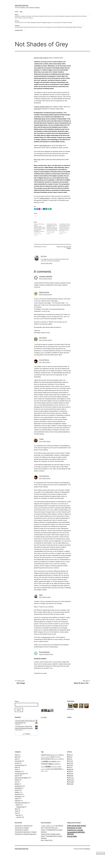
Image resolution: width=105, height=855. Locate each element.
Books (16, 757)
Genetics (18, 804)
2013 (70, 761)
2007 (70, 773)
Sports (16, 809)
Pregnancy (17, 800)
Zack (40, 595)
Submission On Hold (74, 828)
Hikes (16, 767)
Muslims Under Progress (41, 58)
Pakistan (17, 792)
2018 (70, 754)
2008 (70, 771)
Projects (48, 26)
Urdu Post (19, 817)
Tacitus (59, 198)
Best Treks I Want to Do (51, 827)
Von (56, 198)
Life (16, 781)
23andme (43, 755)
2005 (71, 777)
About (51, 16)
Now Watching (59, 825)
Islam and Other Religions (21, 777)
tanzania (59, 766)
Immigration (18, 771)
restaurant (43, 766)
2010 (70, 767)
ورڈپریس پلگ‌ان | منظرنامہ (47, 825)
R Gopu (43, 829)
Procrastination (21, 5)
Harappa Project (20, 806)
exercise (56, 756)
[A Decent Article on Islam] (53, 228)
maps (42, 761)
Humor (16, 769)
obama (49, 761)
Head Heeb (37, 108)
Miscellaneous (18, 786)
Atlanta (16, 754)
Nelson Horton (44, 292)
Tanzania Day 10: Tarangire (22, 827)
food (59, 756)
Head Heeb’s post (44, 145)
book (60, 755)
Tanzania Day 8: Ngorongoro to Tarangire (25, 832)
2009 (70, 769)
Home (16, 11)
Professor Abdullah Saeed (41, 106)
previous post (46, 637)
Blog (21, 11)
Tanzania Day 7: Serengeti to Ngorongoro (25, 834)
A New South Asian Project (76, 826)
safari (55, 766)
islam (60, 758)
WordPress (87, 848)
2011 (70, 765)
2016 (70, 757)
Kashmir (17, 779)
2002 (70, 784)
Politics (16, 798)
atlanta (52, 754)
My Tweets (44, 717)
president (57, 763)
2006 (70, 775)
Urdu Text (18, 815)
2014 (70, 759)
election (53, 756)
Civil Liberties (18, 761)
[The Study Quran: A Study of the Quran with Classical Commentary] (36, 727)
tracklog (48, 769)
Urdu (16, 813)
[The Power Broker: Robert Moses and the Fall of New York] (36, 722)
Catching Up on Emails (75, 830)
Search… (17, 701)
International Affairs (20, 773)
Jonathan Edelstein (45, 276)
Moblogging (18, 788)
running (52, 766)
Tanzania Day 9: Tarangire (21, 829)
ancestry (48, 754)
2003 (71, 781)
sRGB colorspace (45, 198)
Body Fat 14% (48, 840)
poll (53, 763)
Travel (16, 811)
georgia (47, 758)
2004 (71, 779)
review (48, 766)
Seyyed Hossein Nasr (19, 729)
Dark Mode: (99, 853)
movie (45, 761)
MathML (17, 784)
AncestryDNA (72, 836)
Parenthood (18, 794)
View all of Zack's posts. (46, 263)
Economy (17, 763)
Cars (16, 759)
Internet (17, 775)
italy (63, 758)
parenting (58, 761)
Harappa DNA (19, 30)
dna (49, 756)
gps (50, 758)
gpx (52, 758)
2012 (70, 763)
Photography (18, 796)
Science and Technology (21, 802)
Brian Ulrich (37, 159)
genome (43, 758)
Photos (43, 21)
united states (57, 769)
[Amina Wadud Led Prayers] (65, 228)
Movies (16, 790)
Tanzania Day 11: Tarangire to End (23, 825)
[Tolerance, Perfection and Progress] (40, 229)
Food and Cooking (19, 765)
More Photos (70, 709)
